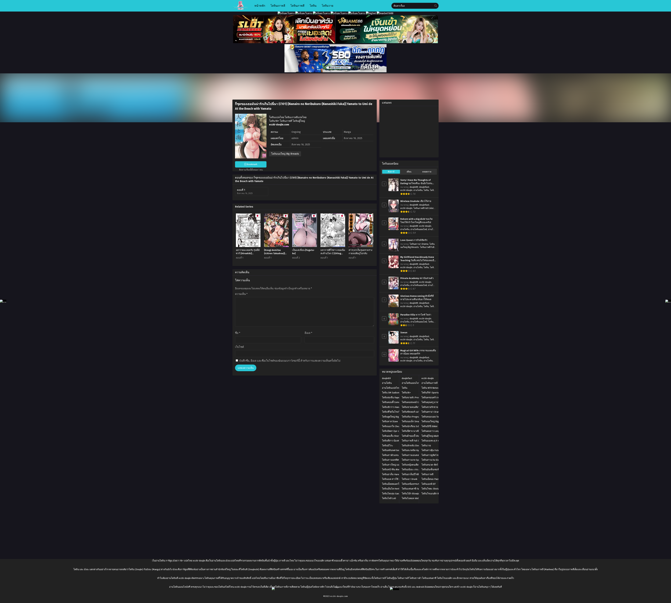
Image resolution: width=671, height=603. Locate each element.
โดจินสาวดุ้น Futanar (431, 450)
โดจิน (426, 190)
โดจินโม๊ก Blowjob (411, 493)
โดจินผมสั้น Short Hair (393, 436)
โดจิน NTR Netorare (431, 388)
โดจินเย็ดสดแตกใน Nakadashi (397, 484)
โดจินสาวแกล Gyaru (412, 460)
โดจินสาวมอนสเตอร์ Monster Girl (418, 455)
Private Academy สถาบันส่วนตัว (417, 278)
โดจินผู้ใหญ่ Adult (430, 436)
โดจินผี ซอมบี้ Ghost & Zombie (417, 436)
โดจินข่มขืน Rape (390, 397)
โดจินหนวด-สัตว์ (429, 464)
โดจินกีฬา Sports (430, 392)
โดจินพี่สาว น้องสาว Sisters (395, 440)
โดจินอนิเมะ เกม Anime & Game (417, 469)
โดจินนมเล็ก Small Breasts (415, 421)
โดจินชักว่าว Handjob (392, 407)
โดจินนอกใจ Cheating (393, 426)
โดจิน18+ (406, 392)
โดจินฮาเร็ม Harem (391, 474)
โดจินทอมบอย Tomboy (432, 416)
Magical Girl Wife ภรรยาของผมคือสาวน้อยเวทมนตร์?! (418, 352)
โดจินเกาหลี (427, 474)
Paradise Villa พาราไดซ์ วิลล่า (415, 314)
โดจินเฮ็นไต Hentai (391, 488)
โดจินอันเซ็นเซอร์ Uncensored (436, 469)
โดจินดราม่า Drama (419, 244)
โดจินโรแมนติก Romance (434, 493)
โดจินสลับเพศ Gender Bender (396, 450)
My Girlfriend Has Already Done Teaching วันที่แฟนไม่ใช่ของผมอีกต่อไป (417, 259)
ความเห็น (241, 294)
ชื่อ (237, 333)
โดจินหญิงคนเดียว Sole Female (417, 464)
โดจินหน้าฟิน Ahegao (392, 469)
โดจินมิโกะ (387, 445)
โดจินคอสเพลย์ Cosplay (413, 402)
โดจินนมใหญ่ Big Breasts (285, 153)
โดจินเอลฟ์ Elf (428, 484)
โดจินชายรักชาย (429, 407)
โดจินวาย (426, 445)
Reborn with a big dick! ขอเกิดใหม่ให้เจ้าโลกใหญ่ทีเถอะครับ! (416, 221)
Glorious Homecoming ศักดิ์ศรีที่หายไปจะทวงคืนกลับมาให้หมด (417, 298)
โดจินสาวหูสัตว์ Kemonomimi (435, 455)
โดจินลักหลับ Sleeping (413, 445)
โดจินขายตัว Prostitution (414, 397)
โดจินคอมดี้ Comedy (392, 402)
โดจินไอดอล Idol (410, 498)
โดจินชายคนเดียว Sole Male (416, 407)
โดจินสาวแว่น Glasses (432, 460)
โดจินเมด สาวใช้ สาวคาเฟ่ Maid (397, 479)
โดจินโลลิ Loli (389, 498)
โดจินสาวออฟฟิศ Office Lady (396, 460)
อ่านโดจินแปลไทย (391, 388)
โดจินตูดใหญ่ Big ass (392, 416)
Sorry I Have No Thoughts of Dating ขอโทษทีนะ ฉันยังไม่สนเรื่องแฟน (416, 182)
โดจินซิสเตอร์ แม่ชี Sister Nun (416, 412)
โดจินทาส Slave (390, 421)
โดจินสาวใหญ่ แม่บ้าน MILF (395, 464)
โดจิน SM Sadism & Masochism (397, 392)
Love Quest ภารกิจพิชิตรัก (413, 240)
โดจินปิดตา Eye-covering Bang (397, 431)
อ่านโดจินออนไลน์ (418, 229)
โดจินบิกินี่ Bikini (429, 426)
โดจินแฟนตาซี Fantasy (413, 488)
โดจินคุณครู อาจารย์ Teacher (435, 402)
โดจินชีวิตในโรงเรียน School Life (398, 412)
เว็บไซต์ (239, 346)
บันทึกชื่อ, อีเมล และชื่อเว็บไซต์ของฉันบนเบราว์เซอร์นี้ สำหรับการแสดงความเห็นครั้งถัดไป (289, 360)
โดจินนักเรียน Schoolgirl (414, 426)
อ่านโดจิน (418, 190)
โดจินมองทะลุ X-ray (431, 440)
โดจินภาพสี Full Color (423, 208)
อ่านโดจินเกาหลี (429, 383)
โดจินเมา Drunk (409, 479)
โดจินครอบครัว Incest (432, 397)
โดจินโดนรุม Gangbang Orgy (396, 493)
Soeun (403, 332)
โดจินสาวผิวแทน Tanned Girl (396, 455)
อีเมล (308, 333)
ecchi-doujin (406, 190)
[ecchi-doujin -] (240, 8)
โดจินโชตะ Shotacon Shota (435, 488)
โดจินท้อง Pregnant (411, 416)
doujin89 (414, 187)
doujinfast (424, 187)
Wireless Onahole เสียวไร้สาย (415, 201)
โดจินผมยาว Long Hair (432, 431)
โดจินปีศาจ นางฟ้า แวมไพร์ (415, 431)
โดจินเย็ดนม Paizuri (431, 479)
